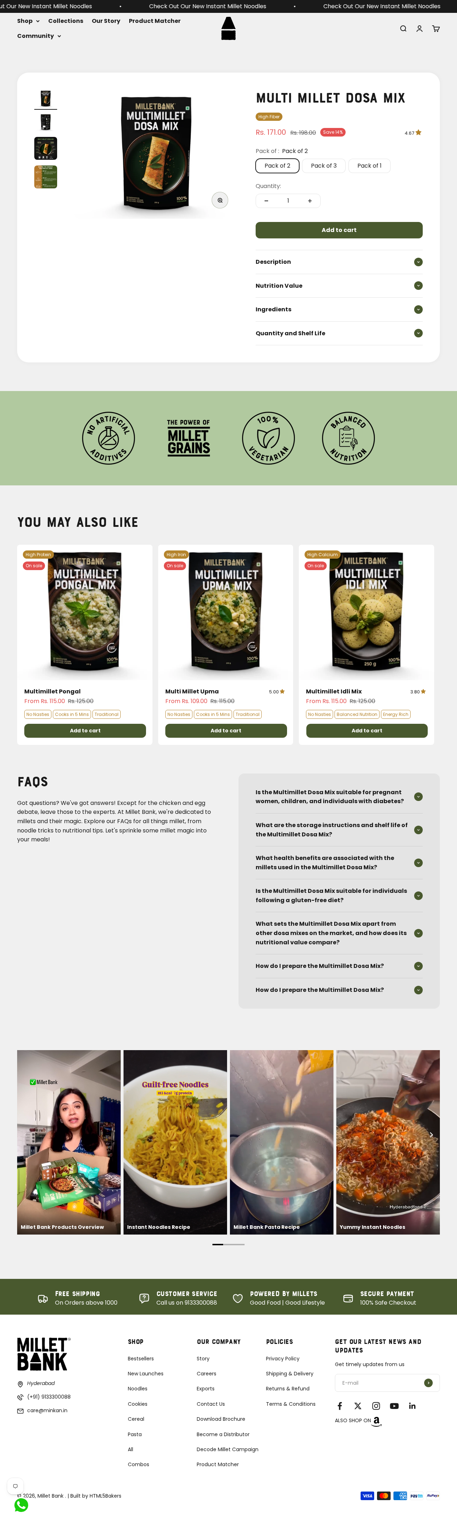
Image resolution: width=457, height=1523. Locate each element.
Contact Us (211, 1404)
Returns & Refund (288, 1388)
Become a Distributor (223, 1434)
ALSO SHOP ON (353, 1420)
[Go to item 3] (45, 149)
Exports (206, 1388)
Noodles (137, 1388)
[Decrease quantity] (266, 201)
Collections (65, 21)
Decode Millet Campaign (227, 1449)
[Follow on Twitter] (358, 1406)
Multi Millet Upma (192, 691)
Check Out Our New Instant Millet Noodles (80, 6)
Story (203, 1358)
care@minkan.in (47, 1410)
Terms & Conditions (291, 1404)
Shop (24, 21)
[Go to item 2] (45, 123)
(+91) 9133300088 (49, 1396)
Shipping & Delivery (289, 1373)
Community (35, 35)
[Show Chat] (23, 1505)
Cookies (137, 1404)
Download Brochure (221, 1419)
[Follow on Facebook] (340, 1406)
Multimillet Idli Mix (334, 691)
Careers (206, 1373)
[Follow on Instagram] (376, 1406)
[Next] (431, 1134)
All (130, 1449)
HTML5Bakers (105, 1495)
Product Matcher (155, 21)
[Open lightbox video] (69, 1142)
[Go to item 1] (45, 100)
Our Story (106, 21)
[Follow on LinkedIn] (412, 1406)
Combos (138, 1464)
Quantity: (268, 186)
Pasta (135, 1434)
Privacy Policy (283, 1358)
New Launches (146, 1373)
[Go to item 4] (45, 178)
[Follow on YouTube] (394, 1406)
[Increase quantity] (310, 201)
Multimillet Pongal (52, 691)
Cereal (136, 1419)
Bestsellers (141, 1358)
